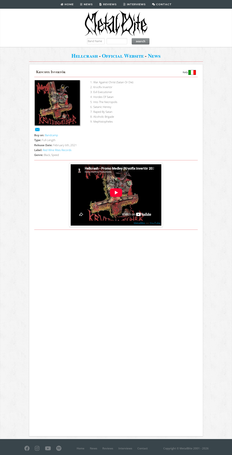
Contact (163, 4)
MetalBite (139, 223)
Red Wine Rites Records (57, 150)
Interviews (136, 4)
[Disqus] (116, 282)
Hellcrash (84, 55)
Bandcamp (51, 135)
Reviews (109, 4)
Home (69, 4)
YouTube (155, 223)
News (88, 4)
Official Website (123, 55)
